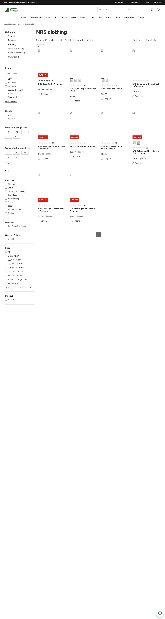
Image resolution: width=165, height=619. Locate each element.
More (7, 171)
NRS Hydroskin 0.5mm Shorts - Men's (111, 147)
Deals (23, 17)
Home (5, 24)
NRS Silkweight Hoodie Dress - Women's (51, 147)
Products (12, 24)
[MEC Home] (11, 9)
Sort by (136, 40)
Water (73, 17)
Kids (118, 17)
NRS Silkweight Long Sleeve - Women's (83, 210)
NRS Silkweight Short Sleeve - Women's (51, 210)
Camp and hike (36, 17)
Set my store (87, 40)
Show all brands (11, 102)
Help (147, 2)
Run (48, 17)
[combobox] (121, 9)
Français (157, 2)
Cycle (64, 17)
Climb (56, 17)
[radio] (71, 80)
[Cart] (152, 9)
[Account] (158, 9)
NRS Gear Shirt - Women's (50, 84)
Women (109, 17)
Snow (91, 17)
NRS (26, 24)
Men (100, 17)
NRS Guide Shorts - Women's (83, 146)
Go (30, 287)
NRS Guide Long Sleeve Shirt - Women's (146, 85)
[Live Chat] (160, 613)
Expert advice (135, 2)
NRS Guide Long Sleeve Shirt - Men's (83, 90)
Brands (141, 17)
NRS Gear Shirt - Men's (111, 89)
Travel (82, 17)
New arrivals (129, 17)
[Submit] (129, 9)
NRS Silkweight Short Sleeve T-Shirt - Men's (146, 152)
